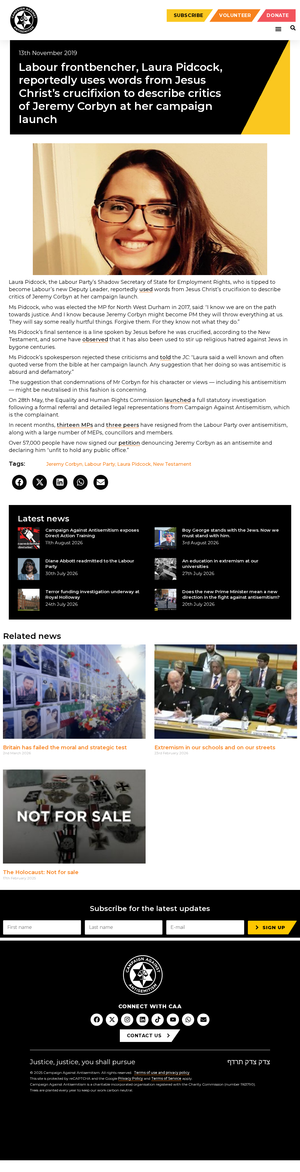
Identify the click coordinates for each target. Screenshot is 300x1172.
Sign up (273, 927)
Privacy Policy (130, 1078)
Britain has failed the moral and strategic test (65, 747)
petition (129, 443)
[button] (278, 29)
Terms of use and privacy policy (162, 1072)
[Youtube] (173, 1020)
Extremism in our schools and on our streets (214, 747)
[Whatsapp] (188, 1020)
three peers (122, 425)
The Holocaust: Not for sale (41, 872)
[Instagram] (127, 1020)
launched (177, 400)
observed (95, 339)
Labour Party (99, 464)
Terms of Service (166, 1078)
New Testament (172, 464)
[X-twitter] (112, 1020)
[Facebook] (97, 1020)
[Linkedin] (142, 1020)
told (165, 357)
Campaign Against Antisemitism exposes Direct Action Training (92, 532)
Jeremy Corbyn (64, 464)
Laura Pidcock (134, 464)
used (146, 289)
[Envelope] (203, 1020)
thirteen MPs (75, 425)
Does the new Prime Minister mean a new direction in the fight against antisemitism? (231, 594)
